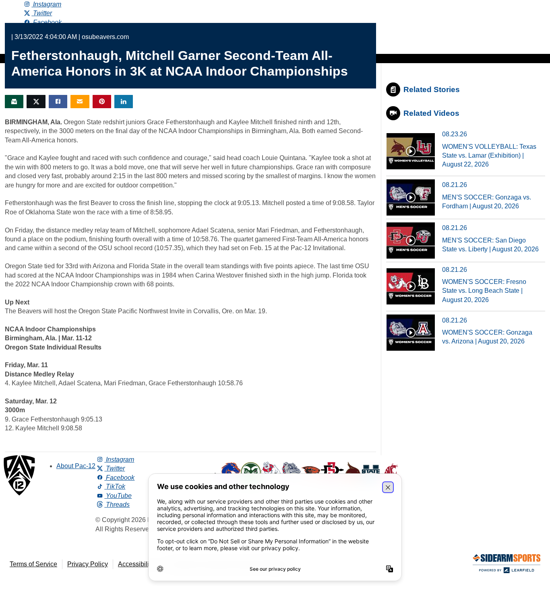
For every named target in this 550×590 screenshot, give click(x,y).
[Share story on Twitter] (36, 101)
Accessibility (136, 564)
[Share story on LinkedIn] (123, 101)
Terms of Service (33, 564)
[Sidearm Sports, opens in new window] (506, 565)
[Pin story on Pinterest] (102, 101)
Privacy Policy (87, 564)
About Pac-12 (75, 466)
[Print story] (14, 101)
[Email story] (79, 101)
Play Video (411, 151)
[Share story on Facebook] (58, 101)
